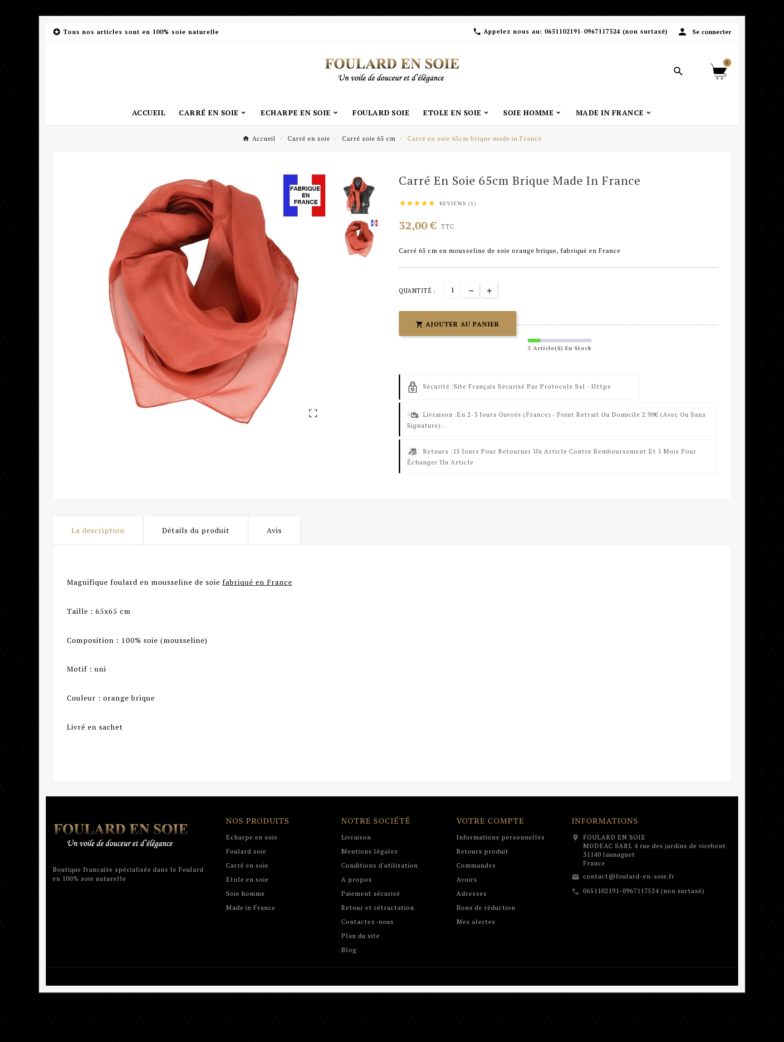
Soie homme (245, 893)
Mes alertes (475, 921)
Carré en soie (247, 865)
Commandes (476, 865)
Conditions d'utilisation (379, 865)
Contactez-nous (367, 921)
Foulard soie (246, 851)
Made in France (250, 907)
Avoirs (466, 879)
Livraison (356, 837)
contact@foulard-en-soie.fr (629, 876)
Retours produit (482, 851)
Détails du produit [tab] (196, 530)
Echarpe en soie (252, 837)
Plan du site (360, 935)
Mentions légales (369, 851)
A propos (356, 879)
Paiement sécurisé (370, 893)
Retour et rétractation (377, 907)
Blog (349, 949)
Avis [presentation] (274, 530)
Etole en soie (247, 879)
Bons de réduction (485, 907)
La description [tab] (98, 530)
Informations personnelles (500, 837)
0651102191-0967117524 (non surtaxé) (644, 890)
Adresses (471, 893)
